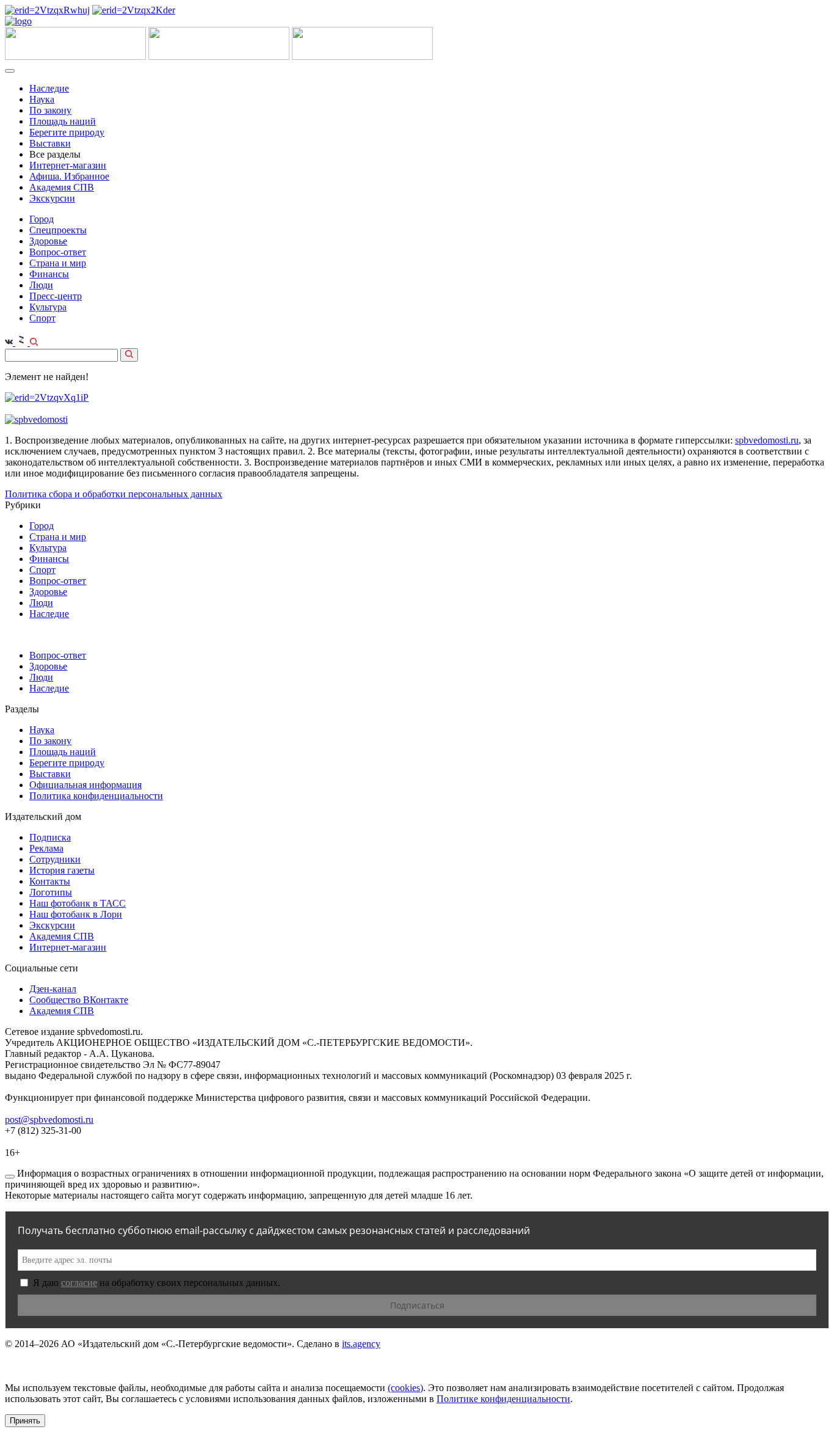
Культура (48, 307)
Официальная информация (85, 785)
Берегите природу (66, 132)
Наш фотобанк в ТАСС (77, 903)
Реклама (46, 848)
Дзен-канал (52, 989)
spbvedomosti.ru (767, 440)
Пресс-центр (55, 296)
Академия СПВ (61, 187)
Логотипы (50, 892)
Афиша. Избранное (69, 176)
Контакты (49, 881)
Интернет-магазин (67, 165)
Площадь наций (62, 121)
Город (41, 219)
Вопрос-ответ (57, 252)
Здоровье (48, 241)
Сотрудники (55, 859)
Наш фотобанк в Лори (75, 914)
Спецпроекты (58, 230)
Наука (41, 99)
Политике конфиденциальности (503, 1399)
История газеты (62, 870)
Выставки (50, 143)
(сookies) (405, 1388)
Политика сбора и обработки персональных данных (113, 494)
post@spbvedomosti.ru (49, 1119)
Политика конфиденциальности (96, 796)
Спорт (42, 318)
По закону (50, 110)
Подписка (50, 837)
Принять (25, 1420)
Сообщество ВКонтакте (78, 1000)
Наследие (49, 88)
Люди (41, 285)
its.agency (361, 1344)
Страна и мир (57, 263)
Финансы (49, 274)
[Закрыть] (10, 1176)
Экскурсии (52, 198)
